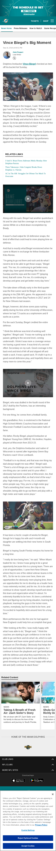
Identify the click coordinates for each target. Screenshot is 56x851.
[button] (28, 199)
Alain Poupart (18, 52)
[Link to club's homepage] (5, 20)
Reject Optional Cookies (28, 838)
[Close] (53, 794)
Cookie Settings (28, 830)
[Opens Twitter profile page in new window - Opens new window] (14, 58)
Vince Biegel (29, 63)
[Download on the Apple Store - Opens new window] (18, 780)
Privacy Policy (18, 825)
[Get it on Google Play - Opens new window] (37, 781)
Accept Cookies (28, 846)
